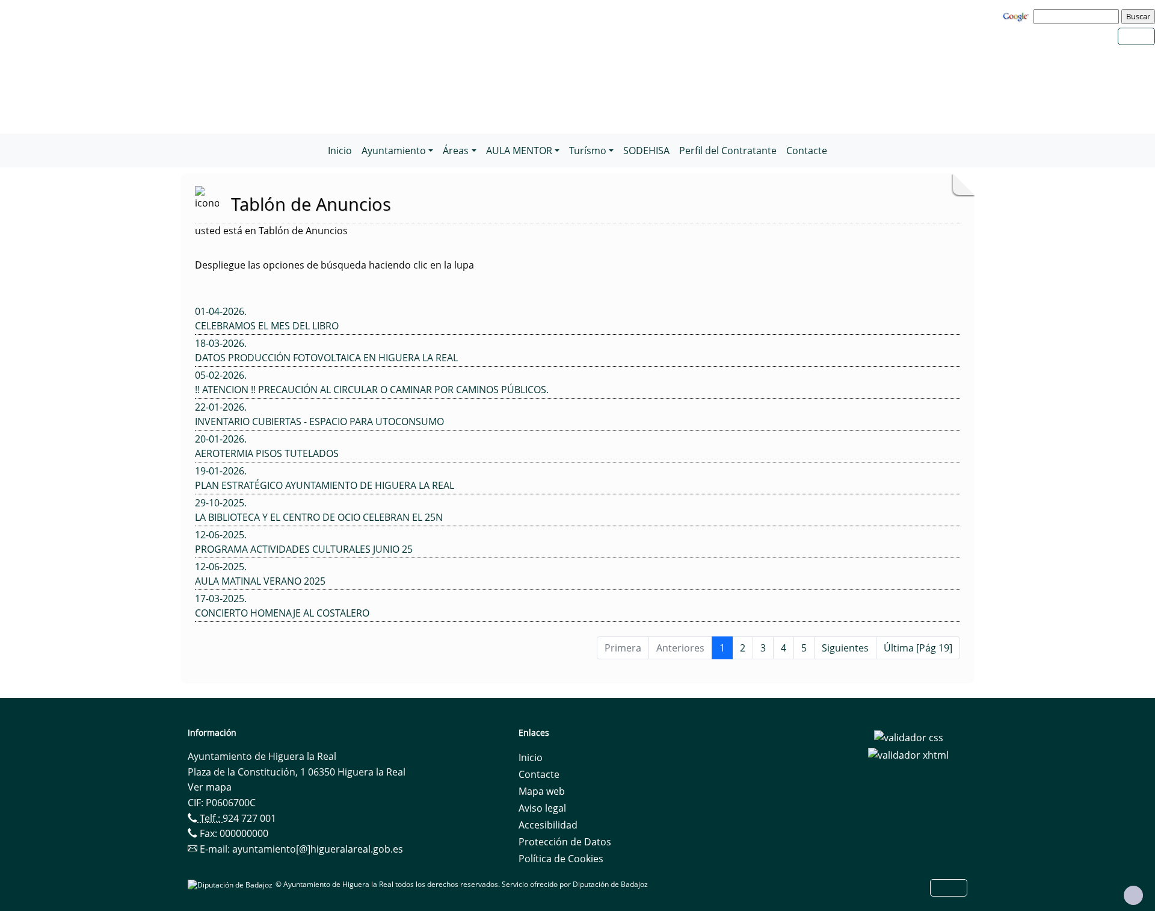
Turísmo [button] (587, 150)
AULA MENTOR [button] (519, 150)
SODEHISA (646, 150)
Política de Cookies (561, 858)
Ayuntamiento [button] (394, 150)
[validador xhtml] (908, 754)
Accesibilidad (548, 825)
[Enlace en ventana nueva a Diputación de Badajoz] (232, 884)
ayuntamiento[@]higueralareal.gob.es (317, 849)
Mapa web (542, 791)
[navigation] (1078, 16)
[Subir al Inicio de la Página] (1133, 895)
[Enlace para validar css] (908, 736)
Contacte (806, 150)
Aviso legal (542, 808)
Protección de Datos (565, 841)
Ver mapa (210, 787)
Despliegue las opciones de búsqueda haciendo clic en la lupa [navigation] (334, 265)
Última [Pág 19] (918, 647)
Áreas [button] (456, 150)
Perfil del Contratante (728, 150)
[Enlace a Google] (1017, 15)
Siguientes (845, 647)
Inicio (340, 150)
